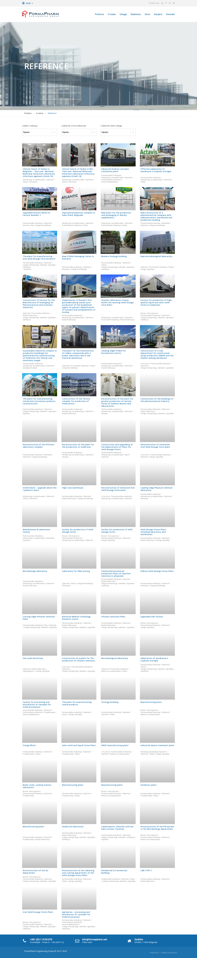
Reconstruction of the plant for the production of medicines (78, 445)
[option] (98, 66)
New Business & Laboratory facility (36, 530)
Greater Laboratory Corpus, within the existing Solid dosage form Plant (117, 302)
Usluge (123, 14)
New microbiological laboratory (156, 256)
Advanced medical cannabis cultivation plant (115, 170)
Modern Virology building (114, 256)
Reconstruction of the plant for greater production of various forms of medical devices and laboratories (117, 402)
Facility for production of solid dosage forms (77, 530)
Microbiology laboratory (35, 571)
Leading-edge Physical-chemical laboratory (156, 488)
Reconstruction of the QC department (35, 871)
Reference (52, 113)
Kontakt (170, 14)
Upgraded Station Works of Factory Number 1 (36, 213)
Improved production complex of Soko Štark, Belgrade (78, 213)
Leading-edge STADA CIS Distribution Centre (113, 351)
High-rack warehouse (72, 487)
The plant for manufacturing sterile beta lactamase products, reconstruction (39, 401)
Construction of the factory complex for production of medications (76, 401)
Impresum (154, 952)
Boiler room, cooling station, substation (37, 786)
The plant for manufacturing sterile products (77, 703)
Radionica (136, 14)
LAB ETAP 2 (146, 870)
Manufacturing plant (151, 702)
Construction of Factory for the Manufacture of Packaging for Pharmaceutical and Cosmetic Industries (39, 304)
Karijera (158, 14)
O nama (112, 14)
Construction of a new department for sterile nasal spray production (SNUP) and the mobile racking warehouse (157, 354)
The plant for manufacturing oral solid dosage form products (39, 257)
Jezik (28, 3)
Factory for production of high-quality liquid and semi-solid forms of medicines (156, 302)
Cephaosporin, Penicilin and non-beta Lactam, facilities (117, 827)
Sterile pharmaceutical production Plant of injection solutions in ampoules (116, 573)
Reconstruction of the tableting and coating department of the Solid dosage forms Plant (78, 872)
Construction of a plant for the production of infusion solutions (78, 659)
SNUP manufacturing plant (115, 745)
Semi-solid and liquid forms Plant (79, 745)
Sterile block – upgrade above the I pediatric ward (40, 488)
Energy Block (29, 745)
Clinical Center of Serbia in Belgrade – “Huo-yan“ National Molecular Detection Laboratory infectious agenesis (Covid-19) (39, 172)
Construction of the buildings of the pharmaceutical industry (157, 399)
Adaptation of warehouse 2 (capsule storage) (154, 659)
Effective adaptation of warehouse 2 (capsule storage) (156, 170)
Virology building (109, 702)
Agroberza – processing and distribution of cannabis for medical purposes (76, 914)
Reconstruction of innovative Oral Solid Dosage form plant (155, 445)
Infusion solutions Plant (113, 616)
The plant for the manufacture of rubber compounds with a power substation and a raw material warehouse (78, 354)
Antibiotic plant (149, 785)
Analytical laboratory (73, 826)
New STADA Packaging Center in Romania (78, 257)
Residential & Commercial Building (114, 871)
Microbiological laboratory (114, 658)
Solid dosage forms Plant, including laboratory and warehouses (154, 531)
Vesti (147, 14)
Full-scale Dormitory (33, 658)
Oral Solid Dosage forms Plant (38, 912)
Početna (99, 14)
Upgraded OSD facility (152, 616)
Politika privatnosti (169, 952)
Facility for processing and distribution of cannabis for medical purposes (37, 704)
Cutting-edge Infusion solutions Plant (39, 617)
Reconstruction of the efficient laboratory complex (38, 445)
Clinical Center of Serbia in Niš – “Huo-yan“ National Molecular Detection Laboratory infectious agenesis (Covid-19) (78, 172)
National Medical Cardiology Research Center (76, 617)
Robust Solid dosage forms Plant (157, 571)
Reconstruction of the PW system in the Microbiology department (157, 827)
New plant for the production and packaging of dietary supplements (116, 215)
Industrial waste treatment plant (157, 745)
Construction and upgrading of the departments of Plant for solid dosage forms (117, 446)
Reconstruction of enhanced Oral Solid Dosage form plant (118, 488)
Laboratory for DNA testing (76, 571)
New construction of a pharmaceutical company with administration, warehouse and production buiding (156, 216)
